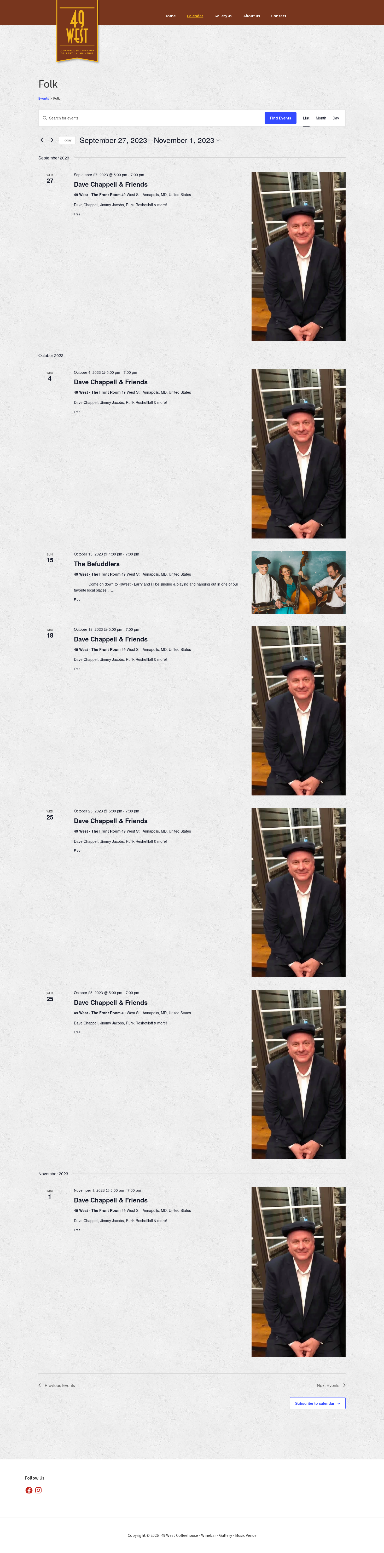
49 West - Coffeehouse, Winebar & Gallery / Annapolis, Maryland (77, 32)
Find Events (280, 118)
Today (67, 140)
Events (43, 98)
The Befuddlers (97, 563)
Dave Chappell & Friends (111, 184)
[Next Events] (52, 140)
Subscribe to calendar (314, 1403)
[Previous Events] (41, 140)
